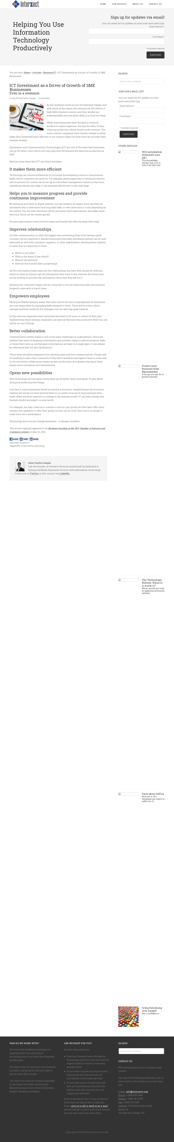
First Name (158, 36)
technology (39, 446)
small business (27, 446)
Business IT (25, 443)
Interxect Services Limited (31, 4)
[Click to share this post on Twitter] (24, 439)
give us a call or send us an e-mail (89, 1105)
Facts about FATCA (153, 797)
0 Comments (44, 98)
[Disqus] (58, 523)
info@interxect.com (137, 1091)
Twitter (34, 473)
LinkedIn (65, 473)
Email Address (156, 26)
